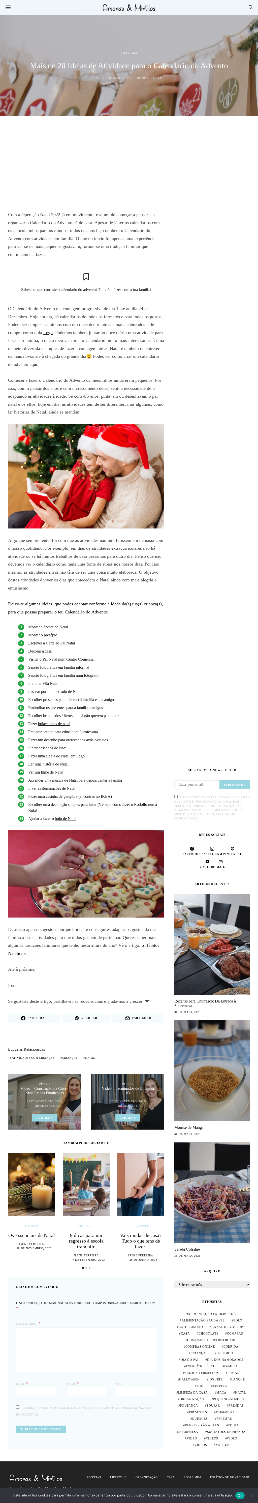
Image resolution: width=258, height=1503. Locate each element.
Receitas (94, 1477)
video (192, 1438)
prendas (236, 1405)
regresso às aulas (202, 1425)
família (231, 1366)
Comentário (27, 1323)
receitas (224, 1419)
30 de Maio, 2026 (187, 1012)
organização (192, 1399)
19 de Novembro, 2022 (44, 1101)
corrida (231, 1346)
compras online (200, 1346)
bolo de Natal (65, 818)
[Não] (251, 1495)
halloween (189, 1379)
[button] (83, 1268)
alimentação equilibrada (212, 1314)
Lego (48, 332)
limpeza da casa (193, 1392)
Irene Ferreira (149, 78)
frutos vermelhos (202, 1373)
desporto (225, 1353)
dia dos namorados (225, 1360)
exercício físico (200, 1366)
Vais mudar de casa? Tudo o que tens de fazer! (141, 1240)
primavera (225, 1412)
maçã (221, 1392)
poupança (189, 1405)
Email (72, 1383)
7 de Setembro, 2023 (89, 1259)
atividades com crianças (33, 1057)
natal (90, 1057)
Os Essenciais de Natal (31, 1235)
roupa (233, 1425)
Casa (171, 1477)
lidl (200, 1386)
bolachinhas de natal (54, 724)
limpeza (220, 1386)
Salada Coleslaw (187, 1249)
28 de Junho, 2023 (143, 1259)
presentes (198, 1412)
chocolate (208, 1333)
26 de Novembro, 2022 (127, 1101)
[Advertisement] (129, 163)
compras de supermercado (212, 1340)
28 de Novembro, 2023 (34, 1248)
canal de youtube (228, 1327)
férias (233, 1373)
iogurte (215, 1379)
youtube (224, 1445)
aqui (33, 364)
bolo (237, 1320)
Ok (240, 1495)
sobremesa (188, 1432)
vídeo (232, 1438)
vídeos (201, 1445)
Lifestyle (129, 52)
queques (200, 1419)
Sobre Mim (192, 1477)
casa (185, 1333)
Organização (146, 1477)
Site (119, 1384)
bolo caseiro (191, 1327)
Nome (22, 1383)
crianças (70, 1057)
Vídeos (44, 1084)
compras (235, 1333)
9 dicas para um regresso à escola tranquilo (86, 1240)
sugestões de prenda (226, 1432)
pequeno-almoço (228, 1399)
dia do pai (190, 1360)
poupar (213, 1405)
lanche (238, 1379)
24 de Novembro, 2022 (114, 78)
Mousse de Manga (189, 1127)
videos (212, 1438)
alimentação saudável (203, 1320)
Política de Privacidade (230, 1477)
